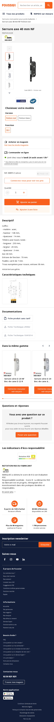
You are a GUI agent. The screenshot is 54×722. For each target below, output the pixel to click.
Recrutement (7, 579)
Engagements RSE (8, 585)
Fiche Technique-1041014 (20, 335)
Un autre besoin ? (8, 658)
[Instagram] (11, 559)
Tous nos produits (15, 13)
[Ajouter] (24, 192)
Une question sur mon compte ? (13, 643)
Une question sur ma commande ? (13, 646)
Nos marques (7, 615)
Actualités (6, 606)
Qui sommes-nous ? (9, 573)
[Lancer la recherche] (48, 5)
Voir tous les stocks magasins (16, 145)
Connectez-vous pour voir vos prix (27, 180)
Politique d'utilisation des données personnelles (27, 710)
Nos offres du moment (10, 618)
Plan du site (27, 719)
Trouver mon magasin (14, 682)
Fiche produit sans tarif (19, 318)
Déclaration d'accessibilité (27, 716)
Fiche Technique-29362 (19, 326)
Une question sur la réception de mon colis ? (16, 652)
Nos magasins (7, 612)
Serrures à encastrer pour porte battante (18, 19)
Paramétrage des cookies (27, 713)
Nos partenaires (8, 609)
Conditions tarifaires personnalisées (14, 588)
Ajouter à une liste (28, 209)
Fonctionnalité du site (10, 625)
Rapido (5, 594)
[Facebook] (4, 559)
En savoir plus (7, 492)
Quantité (7, 188)
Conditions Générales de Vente (27, 704)
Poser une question (27, 434)
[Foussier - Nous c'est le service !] (9, 5)
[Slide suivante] (9, 93)
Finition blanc (24, 118)
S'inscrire (45, 544)
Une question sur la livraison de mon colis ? (16, 649)
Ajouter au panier (28, 202)
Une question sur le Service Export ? (14, 655)
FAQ (4, 640)
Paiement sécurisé (8, 628)
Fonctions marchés (8, 591)
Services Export (7, 621)
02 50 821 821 (10, 676)
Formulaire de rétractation (11, 661)
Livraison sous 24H (9, 582)
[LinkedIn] (23, 559)
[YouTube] (17, 559)
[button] (33, 71)
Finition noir (11, 118)
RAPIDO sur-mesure (43, 13)
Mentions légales (27, 707)
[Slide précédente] (43, 345)
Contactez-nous (8, 664)
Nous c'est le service (9, 576)
